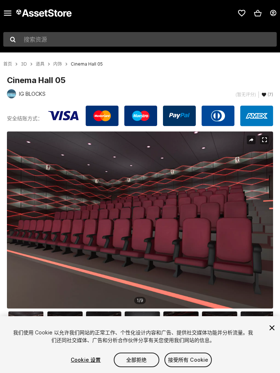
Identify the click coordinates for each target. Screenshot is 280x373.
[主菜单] (7, 13)
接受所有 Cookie (188, 360)
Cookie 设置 (86, 360)
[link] (241, 13)
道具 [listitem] (40, 64)
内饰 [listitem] (57, 64)
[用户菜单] (273, 13)
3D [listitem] (24, 64)
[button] (257, 13)
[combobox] (140, 39)
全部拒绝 (136, 360)
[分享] (251, 140)
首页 (7, 64)
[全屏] (264, 140)
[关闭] (272, 328)
